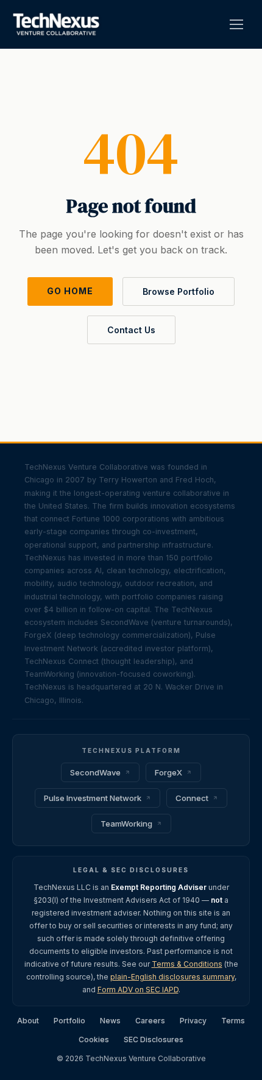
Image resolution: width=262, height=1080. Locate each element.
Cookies (94, 1039)
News (110, 1020)
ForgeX (168, 772)
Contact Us (131, 330)
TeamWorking (126, 823)
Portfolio (69, 1020)
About (28, 1020)
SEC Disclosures (153, 1039)
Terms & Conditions (187, 964)
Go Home (70, 291)
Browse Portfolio (178, 291)
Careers (150, 1020)
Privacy (193, 1020)
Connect (191, 798)
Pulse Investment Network (92, 798)
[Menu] (236, 24)
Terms (233, 1020)
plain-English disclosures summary (172, 976)
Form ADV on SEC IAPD (138, 989)
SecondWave (95, 772)
